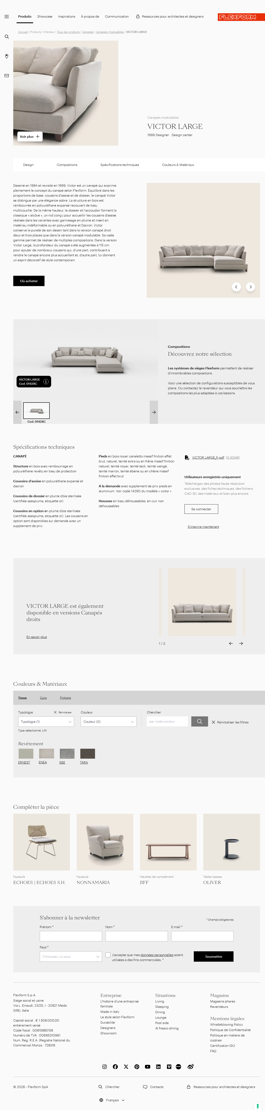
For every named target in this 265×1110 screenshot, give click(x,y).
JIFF (144, 882)
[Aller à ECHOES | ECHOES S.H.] (41, 842)
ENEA (43, 762)
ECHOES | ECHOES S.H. (39, 882)
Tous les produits (68, 32)
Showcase (44, 16)
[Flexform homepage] (241, 17)
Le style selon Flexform (117, 1017)
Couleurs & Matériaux (178, 165)
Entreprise (111, 995)
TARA (84, 762)
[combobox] (46, 721)
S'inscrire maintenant (203, 526)
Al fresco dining (167, 1028)
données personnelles (157, 955)
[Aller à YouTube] (146, 1066)
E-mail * (177, 927)
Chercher (154, 712)
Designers (107, 1028)
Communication (117, 16)
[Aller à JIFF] (168, 842)
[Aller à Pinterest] (136, 1066)
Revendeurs (219, 1006)
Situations (165, 995)
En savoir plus (36, 637)
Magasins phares (222, 1001)
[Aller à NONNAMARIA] (105, 842)
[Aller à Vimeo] (168, 1066)
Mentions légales (227, 1019)
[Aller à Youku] (179, 1066)
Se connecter (201, 509)
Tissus (22, 697)
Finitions (65, 697)
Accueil (23, 32)
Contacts (156, 1087)
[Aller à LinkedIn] (157, 1066)
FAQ (213, 1051)
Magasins (219, 995)
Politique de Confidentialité (230, 1030)
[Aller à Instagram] (103, 1066)
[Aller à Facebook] (114, 1066)
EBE (62, 762)
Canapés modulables (110, 32)
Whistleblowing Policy (226, 1024)
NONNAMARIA (93, 882)
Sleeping (162, 1006)
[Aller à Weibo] (190, 1066)
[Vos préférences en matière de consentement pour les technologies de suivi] (258, 1106)
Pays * (44, 947)
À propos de (90, 16)
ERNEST (24, 762)
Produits (24, 16)
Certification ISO (222, 1045)
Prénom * (47, 927)
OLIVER (212, 882)
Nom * (110, 927)
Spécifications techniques (119, 165)
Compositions (67, 165)
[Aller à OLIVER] (231, 842)
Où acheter (29, 281)
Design (28, 165)
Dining (160, 1012)
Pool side (162, 1023)
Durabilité (107, 1022)
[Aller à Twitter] (125, 1066)
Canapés (88, 32)
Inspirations (66, 16)
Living (159, 1001)
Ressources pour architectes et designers (173, 16)
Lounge (160, 1017)
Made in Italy (109, 1011)
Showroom (108, 1033)
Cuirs (43, 697)
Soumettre (213, 956)
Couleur (87, 712)
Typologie (25, 712)
